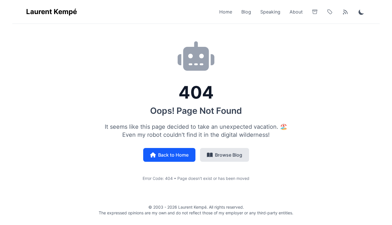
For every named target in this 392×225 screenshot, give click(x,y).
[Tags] (330, 12)
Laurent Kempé (51, 11)
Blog (246, 12)
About (296, 12)
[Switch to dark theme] (361, 12)
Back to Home (173, 155)
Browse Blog (228, 155)
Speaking (270, 12)
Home (225, 12)
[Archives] (315, 12)
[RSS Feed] (345, 12)
